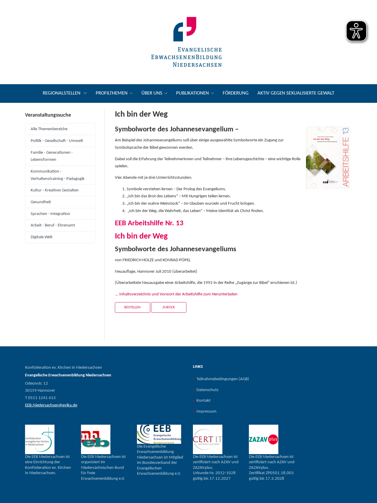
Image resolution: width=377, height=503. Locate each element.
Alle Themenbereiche (49, 129)
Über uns (151, 93)
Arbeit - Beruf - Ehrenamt (53, 225)
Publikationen (192, 93)
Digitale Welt (41, 237)
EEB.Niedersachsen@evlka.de (51, 405)
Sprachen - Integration (50, 213)
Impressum (206, 411)
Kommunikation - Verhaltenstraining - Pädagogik (58, 175)
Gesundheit (41, 202)
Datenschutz (207, 390)
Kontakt (203, 400)
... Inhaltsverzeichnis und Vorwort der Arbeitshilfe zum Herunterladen (176, 294)
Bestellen (132, 307)
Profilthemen (112, 93)
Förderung (236, 93)
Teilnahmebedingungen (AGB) (222, 379)
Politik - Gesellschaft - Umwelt (57, 140)
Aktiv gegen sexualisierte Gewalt (295, 93)
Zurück (169, 307)
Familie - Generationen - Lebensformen (52, 156)
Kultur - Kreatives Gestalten (55, 190)
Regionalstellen (62, 93)
